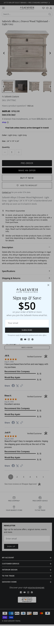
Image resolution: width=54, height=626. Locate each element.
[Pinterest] (32, 339)
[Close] (48, 285)
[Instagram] (29, 339)
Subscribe (27, 330)
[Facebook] (21, 339)
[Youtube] (25, 339)
